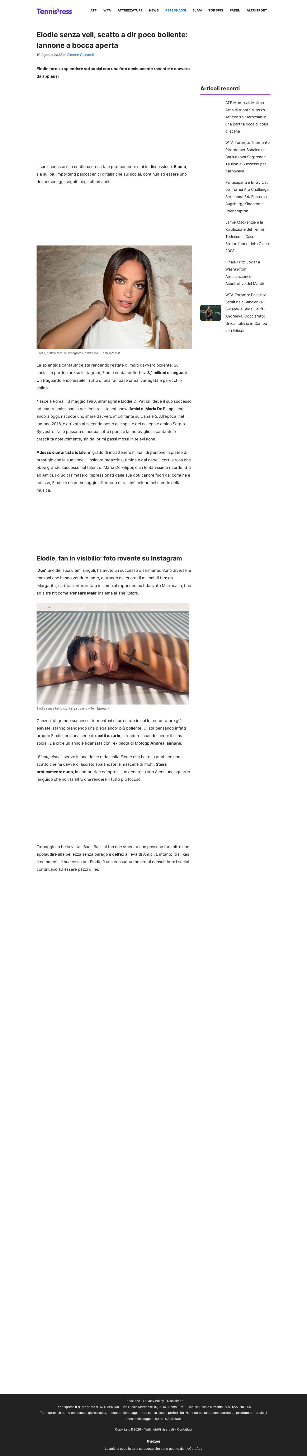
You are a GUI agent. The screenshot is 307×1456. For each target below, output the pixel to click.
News (154, 10)
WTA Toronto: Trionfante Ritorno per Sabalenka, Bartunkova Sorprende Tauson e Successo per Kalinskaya (247, 156)
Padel (235, 10)
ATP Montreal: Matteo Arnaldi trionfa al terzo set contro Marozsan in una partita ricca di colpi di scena (246, 116)
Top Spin (215, 10)
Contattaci (184, 1429)
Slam (197, 10)
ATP (93, 10)
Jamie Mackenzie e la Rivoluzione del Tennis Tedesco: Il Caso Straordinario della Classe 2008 (247, 236)
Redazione (132, 1401)
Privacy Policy (153, 1401)
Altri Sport (257, 10)
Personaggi (175, 10)
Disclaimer (175, 1401)
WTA (107, 10)
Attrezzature (130, 10)
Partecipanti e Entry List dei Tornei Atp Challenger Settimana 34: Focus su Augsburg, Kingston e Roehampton (247, 196)
